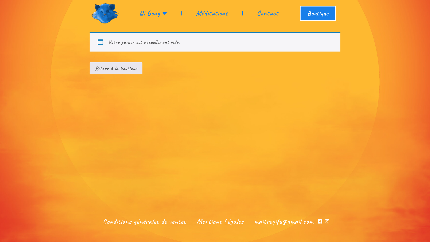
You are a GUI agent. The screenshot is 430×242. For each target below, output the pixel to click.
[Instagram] (327, 221)
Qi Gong (150, 13)
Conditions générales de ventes (144, 221)
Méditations (212, 13)
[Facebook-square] (320, 221)
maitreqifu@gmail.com (283, 221)
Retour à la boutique (116, 68)
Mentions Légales (220, 221)
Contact (267, 13)
